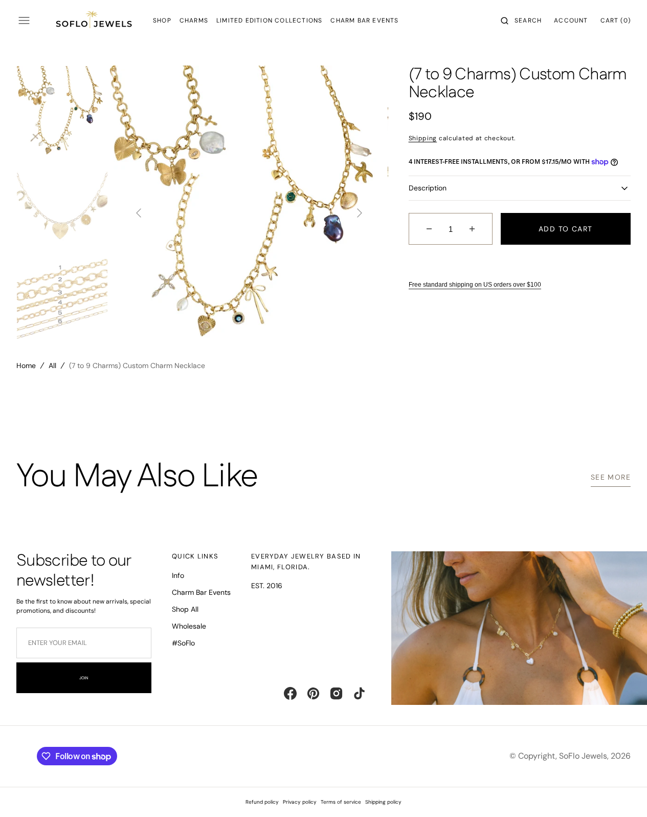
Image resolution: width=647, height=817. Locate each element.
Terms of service (341, 802)
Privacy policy (300, 802)
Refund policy (262, 802)
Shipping (423, 138)
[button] (521, 20)
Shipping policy (383, 802)
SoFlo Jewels (583, 755)
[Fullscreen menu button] (24, 20)
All (52, 365)
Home (26, 365)
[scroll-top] (623, 793)
